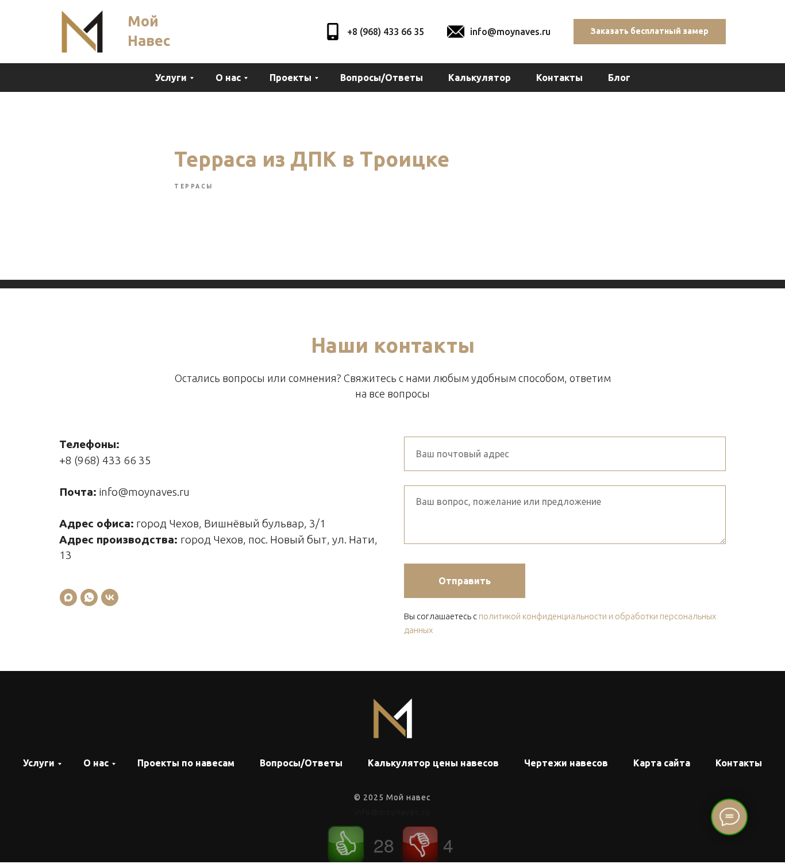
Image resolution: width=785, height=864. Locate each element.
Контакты (559, 77)
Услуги (171, 77)
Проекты (290, 77)
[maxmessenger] (68, 597)
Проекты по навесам (185, 763)
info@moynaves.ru (510, 31)
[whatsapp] (89, 597)
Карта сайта (661, 763)
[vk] (109, 597)
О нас (228, 77)
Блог (619, 77)
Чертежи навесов (566, 763)
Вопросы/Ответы (381, 77)
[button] (650, 32)
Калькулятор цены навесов (433, 763)
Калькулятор (479, 77)
